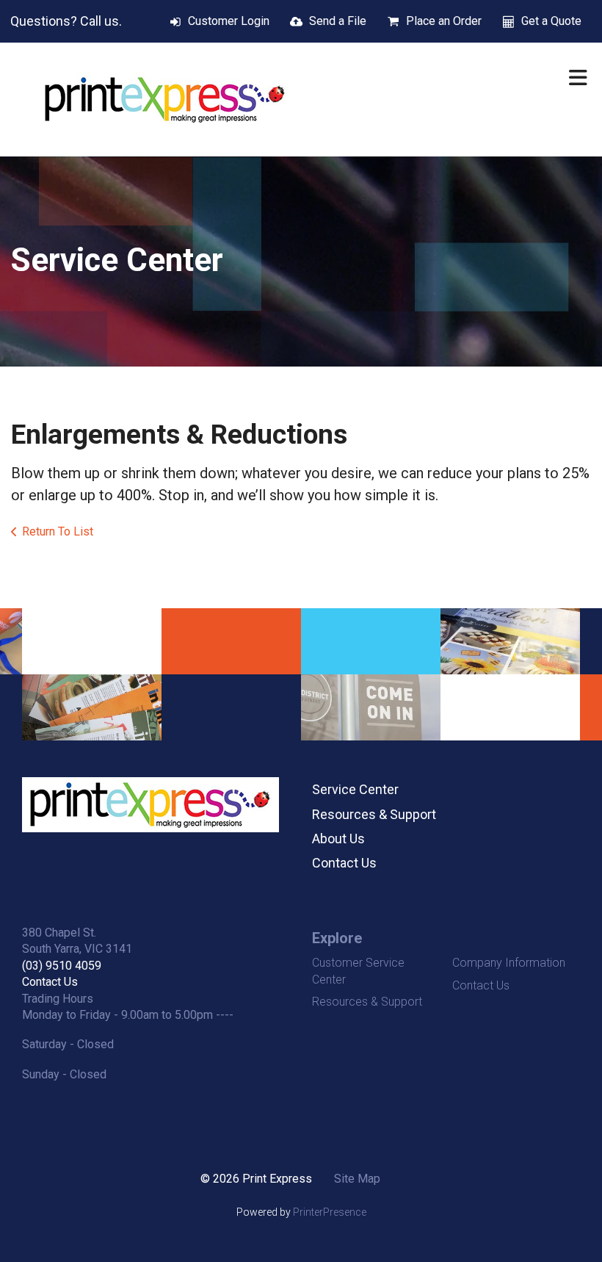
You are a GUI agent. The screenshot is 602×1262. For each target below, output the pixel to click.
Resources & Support (374, 814)
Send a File (337, 21)
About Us (338, 838)
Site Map (357, 1179)
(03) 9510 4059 (61, 966)
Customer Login (228, 21)
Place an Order (444, 21)
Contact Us (344, 862)
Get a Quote (551, 21)
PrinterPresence (329, 1212)
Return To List (57, 531)
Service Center (355, 789)
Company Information (508, 963)
